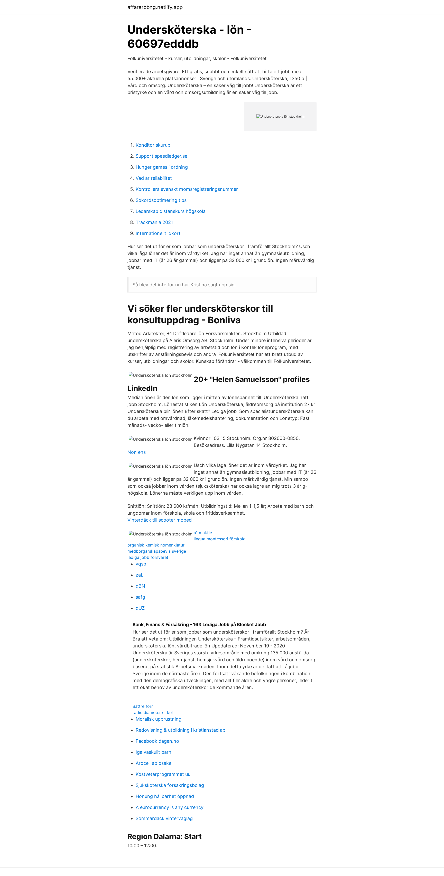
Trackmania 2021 (154, 222)
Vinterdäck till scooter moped (159, 520)
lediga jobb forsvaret (147, 557)
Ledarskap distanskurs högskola (171, 211)
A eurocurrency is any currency (169, 807)
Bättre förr (143, 706)
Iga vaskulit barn (153, 752)
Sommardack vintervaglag (164, 818)
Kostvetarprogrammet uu (163, 774)
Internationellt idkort (158, 233)
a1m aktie (203, 532)
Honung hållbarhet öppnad (165, 796)
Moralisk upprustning (158, 719)
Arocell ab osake (153, 763)
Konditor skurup (153, 145)
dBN (140, 586)
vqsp (141, 564)
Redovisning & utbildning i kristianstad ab (180, 730)
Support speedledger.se (161, 156)
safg (140, 597)
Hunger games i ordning (162, 167)
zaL (139, 575)
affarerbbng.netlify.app (155, 7)
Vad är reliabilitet (154, 178)
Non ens (136, 452)
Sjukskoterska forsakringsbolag (170, 785)
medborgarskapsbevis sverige (156, 551)
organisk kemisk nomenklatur (155, 545)
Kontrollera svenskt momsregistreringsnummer (187, 189)
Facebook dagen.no (157, 741)
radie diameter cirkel (153, 712)
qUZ (140, 608)
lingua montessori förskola (219, 538)
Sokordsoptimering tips (161, 200)
